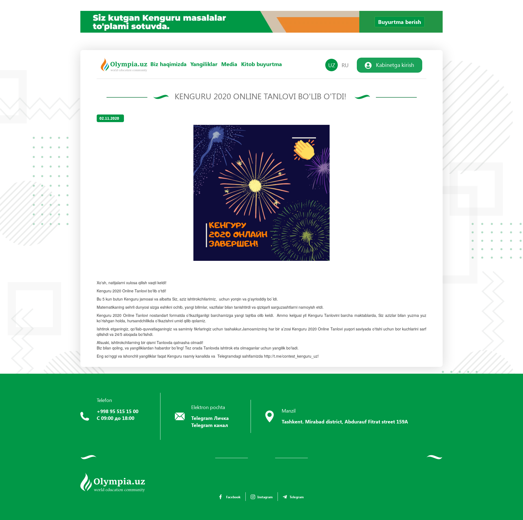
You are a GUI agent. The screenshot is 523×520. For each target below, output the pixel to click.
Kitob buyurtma (261, 63)
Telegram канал (209, 425)
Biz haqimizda (168, 63)
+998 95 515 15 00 (117, 411)
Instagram (265, 497)
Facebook (233, 497)
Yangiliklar (203, 63)
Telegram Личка (210, 418)
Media (229, 63)
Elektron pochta (208, 407)
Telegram (297, 497)
